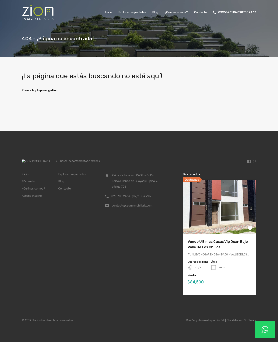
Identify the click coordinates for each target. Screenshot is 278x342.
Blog (155, 12)
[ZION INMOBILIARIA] (38, 18)
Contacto (200, 12)
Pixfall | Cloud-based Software (236, 320)
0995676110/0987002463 (237, 12)
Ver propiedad (219, 223)
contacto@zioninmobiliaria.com (132, 205)
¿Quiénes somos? (176, 12)
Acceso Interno (32, 195)
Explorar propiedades (132, 12)
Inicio (108, 12)
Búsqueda (28, 181)
